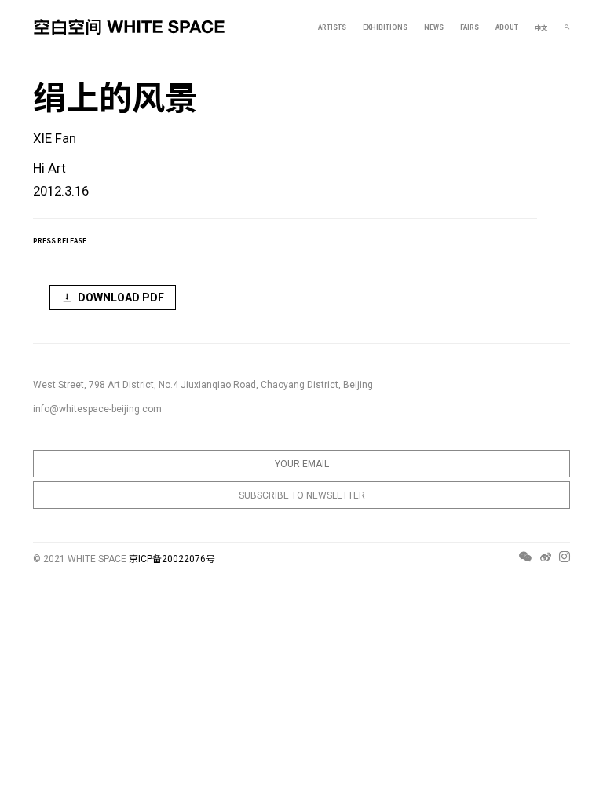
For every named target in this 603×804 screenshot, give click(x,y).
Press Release (59, 241)
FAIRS (469, 27)
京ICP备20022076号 (172, 559)
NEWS (434, 27)
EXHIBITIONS (385, 27)
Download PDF (121, 297)
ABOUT (506, 27)
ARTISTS (332, 27)
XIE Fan (54, 138)
